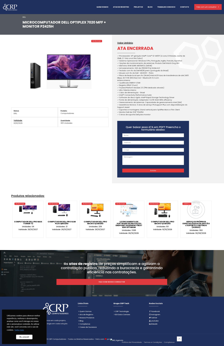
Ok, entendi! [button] (24, 337)
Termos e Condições (153, 342)
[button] (19, 204)
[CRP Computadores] (10, 7)
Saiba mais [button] (19, 330)
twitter (154, 317)
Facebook (155, 311)
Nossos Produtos (87, 317)
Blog (81, 321)
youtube (155, 321)
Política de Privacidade (132, 342)
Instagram (155, 314)
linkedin (154, 324)
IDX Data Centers (122, 314)
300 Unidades (66, 123)
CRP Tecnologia (122, 311)
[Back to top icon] (179, 338)
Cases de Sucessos (88, 327)
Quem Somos (85, 311)
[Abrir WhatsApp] (218, 340)
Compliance (85, 324)
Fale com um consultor (206, 7)
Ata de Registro (86, 314)
